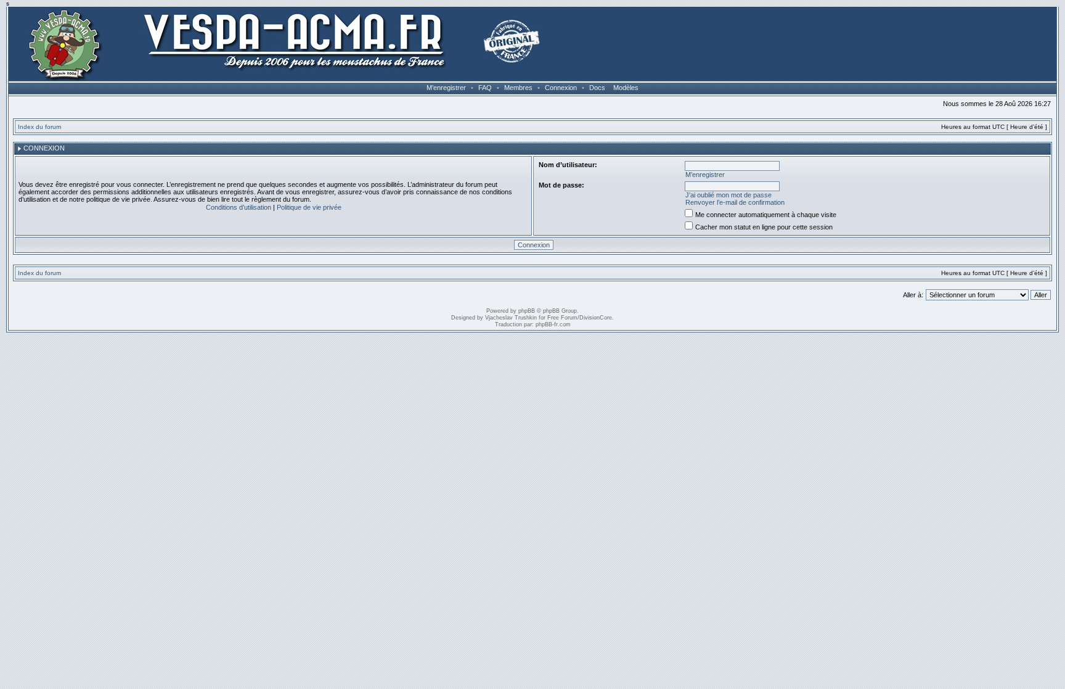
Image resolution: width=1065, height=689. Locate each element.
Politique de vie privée (309, 207)
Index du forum (39, 126)
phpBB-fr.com (553, 324)
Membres (518, 87)
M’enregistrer (446, 87)
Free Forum (562, 318)
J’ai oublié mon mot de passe (728, 195)
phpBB (526, 311)
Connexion (561, 87)
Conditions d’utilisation (238, 207)
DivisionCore (595, 318)
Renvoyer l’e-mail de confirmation (735, 202)
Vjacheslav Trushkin (511, 318)
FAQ (485, 87)
